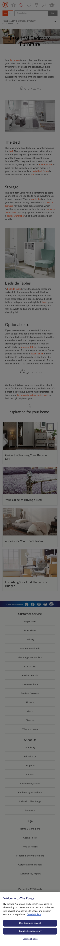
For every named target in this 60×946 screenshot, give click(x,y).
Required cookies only (30, 931)
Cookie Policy (34, 914)
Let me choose (30, 939)
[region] (30, 919)
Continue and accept (30, 923)
